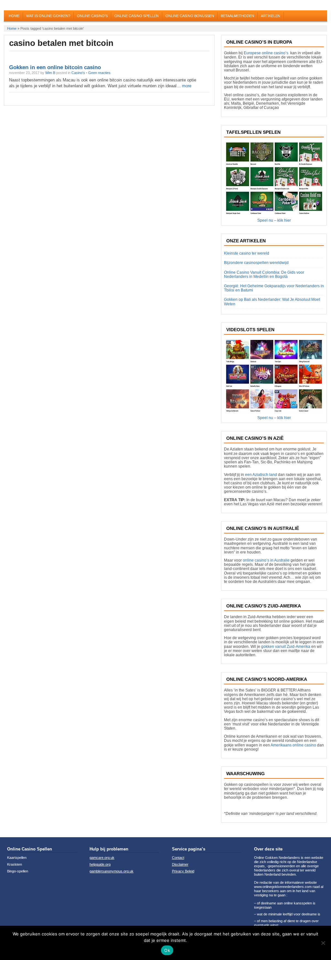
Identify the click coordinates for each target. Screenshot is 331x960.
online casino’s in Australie (266, 560)
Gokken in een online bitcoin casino (55, 67)
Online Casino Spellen (136, 16)
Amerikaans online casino (293, 745)
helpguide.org (100, 864)
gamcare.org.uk (102, 858)
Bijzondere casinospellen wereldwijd (256, 262)
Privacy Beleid (183, 871)
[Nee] (323, 943)
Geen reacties (99, 73)
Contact (178, 858)
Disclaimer (180, 864)
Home (14, 16)
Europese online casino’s (266, 53)
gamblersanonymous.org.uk (111, 871)
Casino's (78, 73)
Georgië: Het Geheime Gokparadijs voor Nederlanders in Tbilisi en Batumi (274, 288)
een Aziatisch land (261, 474)
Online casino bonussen (190, 16)
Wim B (50, 73)
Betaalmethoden (237, 16)
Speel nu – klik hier (274, 220)
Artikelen (270, 16)
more (186, 85)
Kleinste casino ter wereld (246, 253)
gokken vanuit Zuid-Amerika (285, 646)
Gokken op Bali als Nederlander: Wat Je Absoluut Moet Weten (272, 301)
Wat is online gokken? (48, 16)
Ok (167, 950)
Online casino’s (92, 16)
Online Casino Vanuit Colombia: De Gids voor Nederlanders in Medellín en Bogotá (264, 274)
